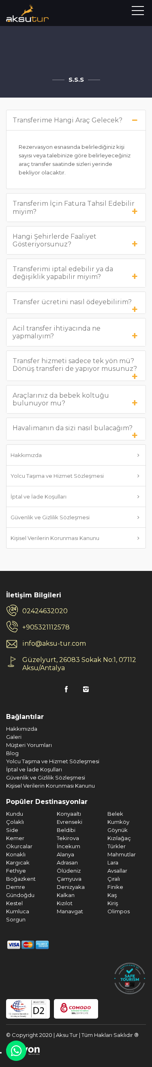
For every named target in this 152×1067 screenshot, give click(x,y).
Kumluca (17, 911)
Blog (12, 753)
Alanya (65, 854)
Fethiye (16, 870)
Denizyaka (71, 887)
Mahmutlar (121, 854)
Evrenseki (69, 822)
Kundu (14, 813)
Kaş (112, 895)
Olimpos (118, 911)
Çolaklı (15, 822)
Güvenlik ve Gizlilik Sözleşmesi (50, 517)
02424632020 (45, 611)
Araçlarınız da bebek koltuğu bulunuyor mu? (61, 399)
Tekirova (68, 838)
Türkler (116, 846)
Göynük (117, 830)
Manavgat (70, 911)
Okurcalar (19, 846)
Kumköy (118, 822)
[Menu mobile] (138, 12)
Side (12, 830)
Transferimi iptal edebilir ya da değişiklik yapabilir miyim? (63, 273)
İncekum (68, 846)
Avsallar (117, 870)
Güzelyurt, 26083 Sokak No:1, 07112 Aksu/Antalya (79, 664)
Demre (15, 887)
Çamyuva (69, 878)
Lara (112, 862)
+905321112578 (46, 627)
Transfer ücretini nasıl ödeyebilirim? (72, 302)
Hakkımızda (26, 455)
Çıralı (113, 878)
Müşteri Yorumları (29, 745)
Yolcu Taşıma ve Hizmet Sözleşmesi (57, 476)
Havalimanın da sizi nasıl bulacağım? (73, 428)
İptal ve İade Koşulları (38, 496)
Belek (115, 813)
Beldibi (66, 830)
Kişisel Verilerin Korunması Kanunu (55, 538)
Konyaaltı (69, 813)
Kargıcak (18, 862)
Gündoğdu (20, 895)
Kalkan (66, 895)
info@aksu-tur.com (54, 643)
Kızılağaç (119, 838)
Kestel (14, 903)
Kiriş (112, 903)
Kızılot (65, 903)
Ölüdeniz (69, 870)
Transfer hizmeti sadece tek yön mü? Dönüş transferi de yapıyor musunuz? (75, 364)
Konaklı (16, 854)
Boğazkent (21, 878)
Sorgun (16, 919)
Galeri (13, 737)
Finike (115, 887)
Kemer (15, 838)
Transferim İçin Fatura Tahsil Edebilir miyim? (74, 207)
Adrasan (67, 862)
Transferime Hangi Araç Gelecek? (67, 120)
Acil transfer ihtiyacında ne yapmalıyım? (57, 332)
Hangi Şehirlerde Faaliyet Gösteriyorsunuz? (54, 240)
